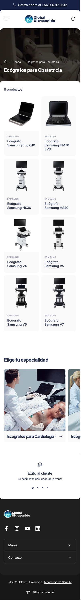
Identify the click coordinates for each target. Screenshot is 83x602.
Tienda (16, 61)
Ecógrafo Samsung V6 (17, 322)
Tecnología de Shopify (58, 582)
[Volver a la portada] (5, 61)
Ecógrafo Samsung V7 (54, 322)
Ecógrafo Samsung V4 (17, 264)
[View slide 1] (32, 487)
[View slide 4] (47, 487)
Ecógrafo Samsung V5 (54, 264)
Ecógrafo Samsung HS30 (19, 206)
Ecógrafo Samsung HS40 (56, 206)
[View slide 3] (42, 487)
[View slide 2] (37, 487)
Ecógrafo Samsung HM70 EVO (57, 145)
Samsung (13, 136)
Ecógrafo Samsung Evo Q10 (21, 143)
